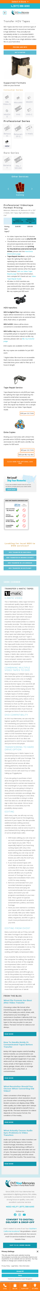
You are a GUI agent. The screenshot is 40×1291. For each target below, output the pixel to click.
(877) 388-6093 (21, 6)
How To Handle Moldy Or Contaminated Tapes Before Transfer (18, 1044)
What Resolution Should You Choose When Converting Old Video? (19, 1088)
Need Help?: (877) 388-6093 (20, 1207)
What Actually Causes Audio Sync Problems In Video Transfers (18, 1132)
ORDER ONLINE (11, 489)
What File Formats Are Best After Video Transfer (18, 1001)
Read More (9, 1034)
